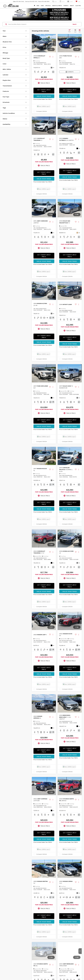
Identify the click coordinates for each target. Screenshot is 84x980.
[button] (54, 43)
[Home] (34, 5)
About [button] (72, 5)
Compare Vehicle (41, 111)
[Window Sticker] (53, 318)
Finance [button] (65, 5)
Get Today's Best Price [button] (44, 91)
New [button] (38, 5)
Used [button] (42, 5)
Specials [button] (48, 5)
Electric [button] (78, 5)
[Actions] (52, 56)
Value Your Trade (44, 96)
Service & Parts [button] (57, 5)
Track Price (45, 83)
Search (74, 24)
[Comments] (53, 72)
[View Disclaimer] (48, 72)
